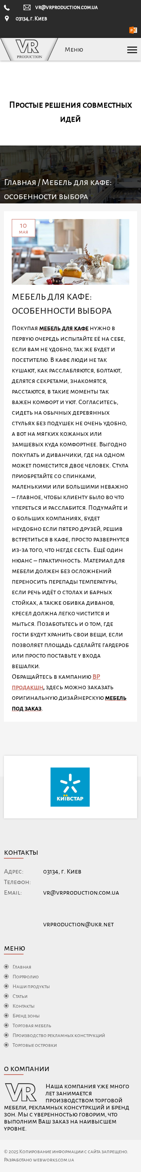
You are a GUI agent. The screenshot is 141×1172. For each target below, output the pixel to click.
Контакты (23, 1006)
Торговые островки (35, 1045)
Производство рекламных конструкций (59, 1035)
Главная (20, 182)
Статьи (20, 996)
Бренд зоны (26, 1016)
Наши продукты (31, 986)
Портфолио (26, 977)
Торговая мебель (32, 1025)
